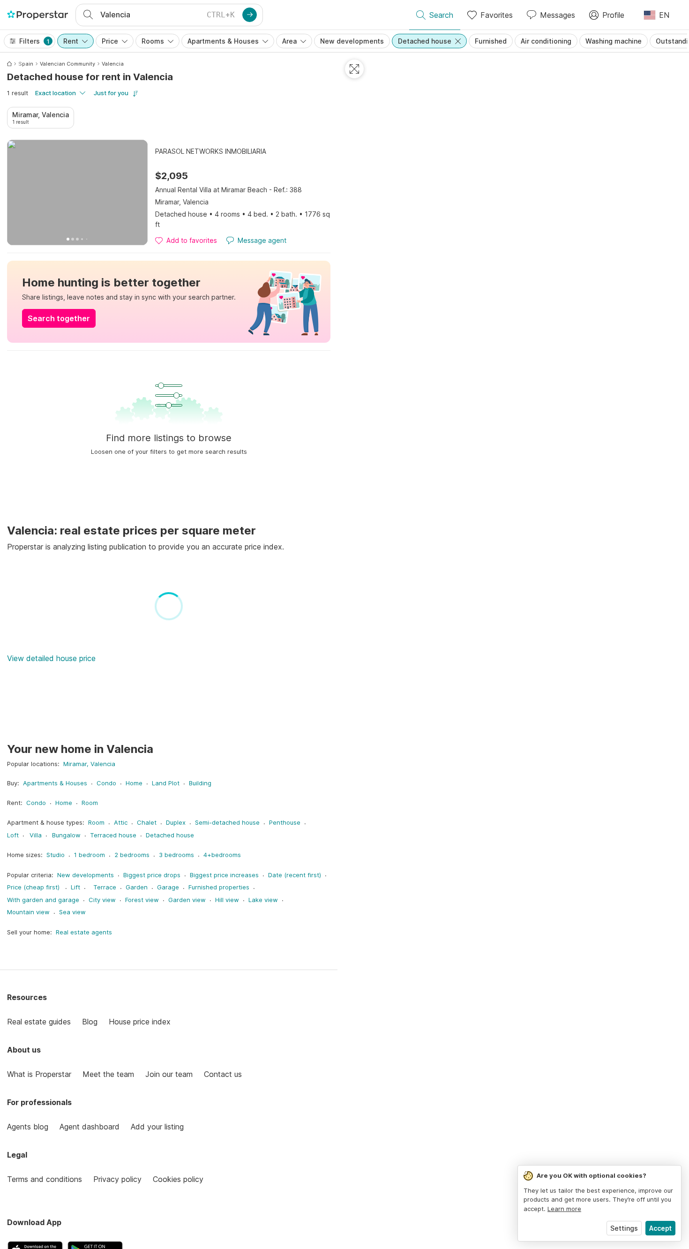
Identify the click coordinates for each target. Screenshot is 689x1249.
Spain (25, 63)
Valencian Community (67, 63)
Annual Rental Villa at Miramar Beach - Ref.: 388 (228, 190)
